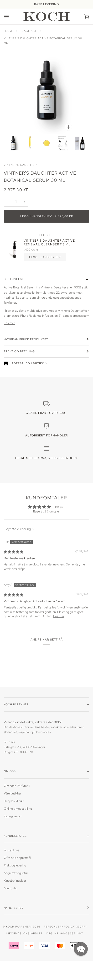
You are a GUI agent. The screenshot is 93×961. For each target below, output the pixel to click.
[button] (81, 949)
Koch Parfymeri (19, 926)
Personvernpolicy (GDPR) (65, 926)
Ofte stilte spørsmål (17, 858)
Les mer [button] (58, 616)
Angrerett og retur (16, 873)
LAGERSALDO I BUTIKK (27, 363)
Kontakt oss (11, 850)
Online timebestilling (18, 809)
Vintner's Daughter (20, 165)
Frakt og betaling (19, 351)
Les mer (9, 323)
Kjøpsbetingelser (15, 881)
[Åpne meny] (11, 16)
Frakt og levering (15, 865)
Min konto (10, 888)
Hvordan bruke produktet (26, 339)
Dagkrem (29, 31)
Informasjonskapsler (24, 933)
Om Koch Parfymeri (17, 786)
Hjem (8, 31)
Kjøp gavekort (13, 816)
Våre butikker (12, 793)
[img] (13, 552)
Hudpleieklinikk (14, 801)
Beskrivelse (14, 279)
